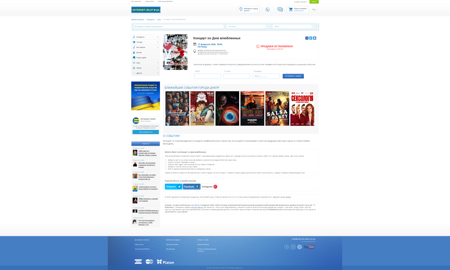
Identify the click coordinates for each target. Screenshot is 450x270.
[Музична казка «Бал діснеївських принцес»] (202, 108)
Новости (145, 143)
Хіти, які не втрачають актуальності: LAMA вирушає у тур (147, 222)
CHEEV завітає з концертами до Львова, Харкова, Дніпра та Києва (148, 153)
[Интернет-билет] (146, 10)
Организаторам (172, 244)
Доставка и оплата (142, 240)
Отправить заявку (293, 76)
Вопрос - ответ (203, 240)
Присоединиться (145, 132)
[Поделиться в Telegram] (314, 38)
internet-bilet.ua (197, 207)
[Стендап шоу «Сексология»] (302, 108)
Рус (313, 9)
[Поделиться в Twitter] (310, 38)
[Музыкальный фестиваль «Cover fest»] (252, 108)
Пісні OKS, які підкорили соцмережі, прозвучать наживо (147, 165)
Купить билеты (176, 121)
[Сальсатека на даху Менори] (277, 108)
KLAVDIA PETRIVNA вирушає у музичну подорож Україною (149, 212)
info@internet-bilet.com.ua (303, 239)
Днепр (288, 197)
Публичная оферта (173, 240)
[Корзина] (291, 9)
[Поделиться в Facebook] (306, 38)
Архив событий (203, 244)
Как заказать (136, 1)
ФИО (197, 71)
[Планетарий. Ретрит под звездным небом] (227, 108)
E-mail (227, 71)
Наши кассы (149, 1)
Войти (314, 2)
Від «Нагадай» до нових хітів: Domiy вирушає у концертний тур (147, 177)
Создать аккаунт (300, 2)
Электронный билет (165, 1)
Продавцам (170, 249)
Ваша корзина (300, 8)
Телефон (257, 71)
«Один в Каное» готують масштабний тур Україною (148, 188)
